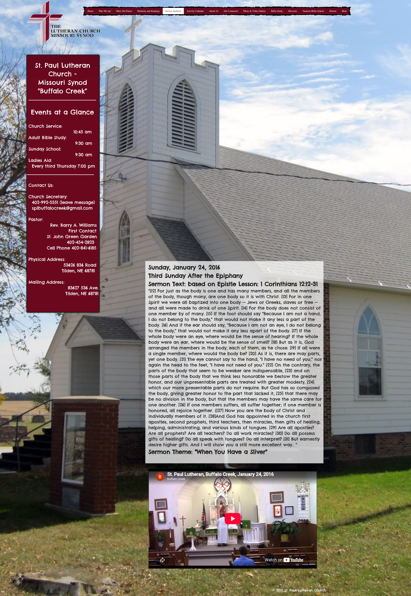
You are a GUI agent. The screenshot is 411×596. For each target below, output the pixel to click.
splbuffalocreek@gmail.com (62, 208)
